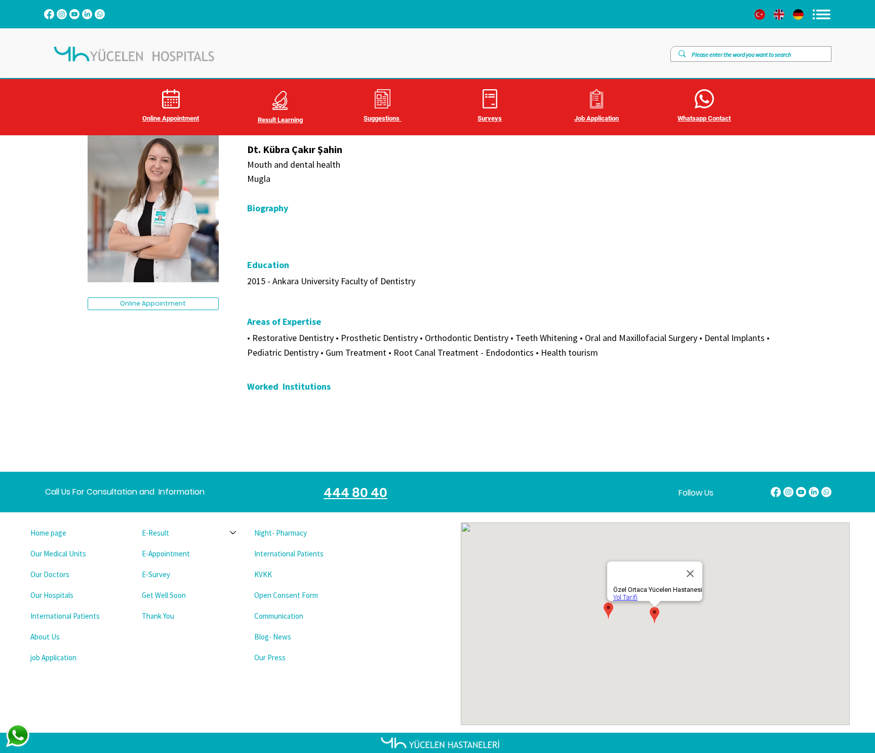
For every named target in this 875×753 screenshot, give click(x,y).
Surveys (490, 118)
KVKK (263, 574)
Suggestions (382, 118)
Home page (48, 533)
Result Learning (280, 120)
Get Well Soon (164, 595)
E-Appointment (166, 553)
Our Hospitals (51, 595)
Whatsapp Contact (704, 118)
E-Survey (156, 574)
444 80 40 (355, 493)
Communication (278, 616)
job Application (53, 657)
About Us (45, 637)
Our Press (270, 657)
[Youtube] (74, 14)
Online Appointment (170, 118)
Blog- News (272, 637)
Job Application (596, 118)
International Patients (65, 616)
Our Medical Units (58, 553)
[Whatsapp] (100, 14)
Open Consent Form (286, 595)
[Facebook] (49, 14)
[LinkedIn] (87, 14)
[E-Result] (233, 532)
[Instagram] (62, 14)
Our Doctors (49, 574)
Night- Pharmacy (280, 533)
